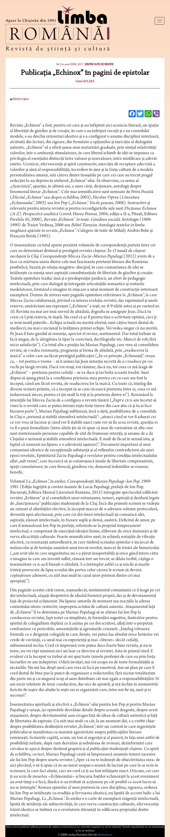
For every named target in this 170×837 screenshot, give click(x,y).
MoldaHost (105, 835)
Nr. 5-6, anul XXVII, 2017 (69, 64)
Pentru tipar (20, 99)
